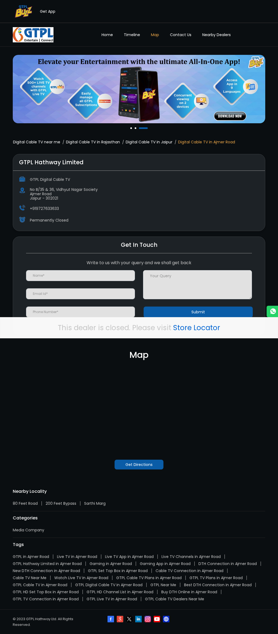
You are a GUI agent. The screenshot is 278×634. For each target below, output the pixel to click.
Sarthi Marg (95, 503)
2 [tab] (136, 128)
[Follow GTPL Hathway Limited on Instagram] (148, 620)
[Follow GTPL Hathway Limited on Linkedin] (139, 620)
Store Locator (196, 328)
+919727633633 (44, 208)
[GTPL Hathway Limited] (33, 34)
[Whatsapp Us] (272, 311)
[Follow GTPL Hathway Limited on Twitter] (130, 620)
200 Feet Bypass (61, 503)
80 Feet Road (25, 503)
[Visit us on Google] (120, 620)
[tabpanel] (139, 89)
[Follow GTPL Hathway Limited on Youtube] (157, 620)
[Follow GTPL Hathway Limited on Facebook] (111, 620)
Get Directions (139, 464)
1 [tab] (131, 128)
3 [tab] (140, 128)
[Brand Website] (167, 620)
